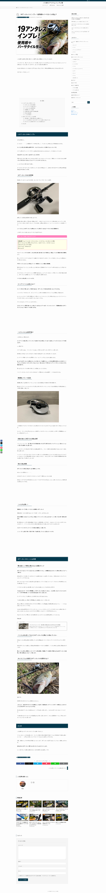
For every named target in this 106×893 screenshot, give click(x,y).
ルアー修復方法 (76, 85)
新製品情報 (75, 92)
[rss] (87, 0)
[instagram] (33, 782)
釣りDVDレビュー (76, 95)
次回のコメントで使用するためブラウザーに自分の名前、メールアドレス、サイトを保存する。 (37, 875)
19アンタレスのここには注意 (29, 116)
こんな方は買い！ (28, 114)
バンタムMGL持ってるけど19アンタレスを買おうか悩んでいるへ (37, 119)
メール (20, 866)
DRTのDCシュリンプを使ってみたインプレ (80, 21)
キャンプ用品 (75, 54)
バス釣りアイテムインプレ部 (53, 3)
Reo (23, 788)
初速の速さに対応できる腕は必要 (31, 111)
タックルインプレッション (22, 17)
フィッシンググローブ (77, 49)
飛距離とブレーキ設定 (29, 109)
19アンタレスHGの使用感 (30, 104)
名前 (19, 861)
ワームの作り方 (76, 90)
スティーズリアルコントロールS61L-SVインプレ (80, 28)
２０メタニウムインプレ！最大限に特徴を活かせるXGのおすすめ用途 (44, 624)
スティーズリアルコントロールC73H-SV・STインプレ (80, 32)
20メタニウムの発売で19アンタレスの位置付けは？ (35, 121)
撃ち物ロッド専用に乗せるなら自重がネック (33, 118)
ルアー (74, 70)
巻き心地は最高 (28, 113)
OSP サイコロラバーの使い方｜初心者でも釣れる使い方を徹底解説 (80, 18)
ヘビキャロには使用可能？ (30, 108)
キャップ (74, 45)
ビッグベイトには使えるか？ (30, 106)
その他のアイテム (76, 59)
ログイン (73, 110)
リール (28, 17)
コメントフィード (74, 113)
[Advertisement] (42, 85)
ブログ (74, 80)
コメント (20, 845)
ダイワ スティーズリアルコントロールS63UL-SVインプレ (80, 25)
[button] (20, 763)
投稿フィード (73, 111)
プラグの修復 (75, 87)
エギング (74, 61)
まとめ (24, 123)
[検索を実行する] (88, 102)
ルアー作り (75, 82)
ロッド (74, 73)
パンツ (74, 47)
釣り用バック (75, 77)
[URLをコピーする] (64, 763)
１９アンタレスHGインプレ (29, 103)
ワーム (74, 75)
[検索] (89, 0)
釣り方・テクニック (76, 97)
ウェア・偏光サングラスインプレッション (80, 42)
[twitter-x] (31, 782)
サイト (19, 871)
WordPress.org (74, 114)
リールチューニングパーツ (78, 68)
